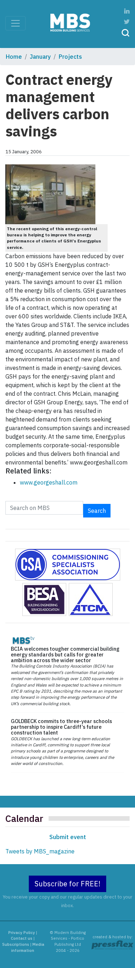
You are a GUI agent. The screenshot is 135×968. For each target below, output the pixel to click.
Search (97, 510)
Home (14, 56)
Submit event (67, 837)
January (40, 56)
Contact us (21, 938)
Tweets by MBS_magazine (40, 851)
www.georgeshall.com (48, 482)
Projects (70, 56)
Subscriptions (15, 944)
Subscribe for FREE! (67, 883)
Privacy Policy (21, 932)
